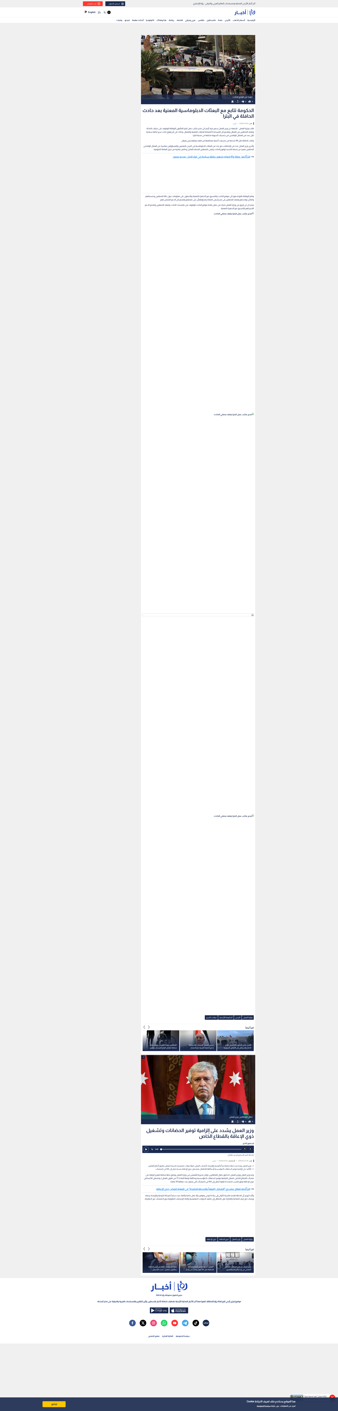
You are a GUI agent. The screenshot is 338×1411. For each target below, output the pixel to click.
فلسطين (211, 20)
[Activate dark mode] (107, 12)
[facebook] (132, 1323)
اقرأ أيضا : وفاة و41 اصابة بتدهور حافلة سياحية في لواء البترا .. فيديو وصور (211, 156)
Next (144, 1027)
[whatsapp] (164, 1323)
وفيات (119, 20)
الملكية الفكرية (167, 1336)
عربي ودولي (190, 20)
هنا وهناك (161, 20)
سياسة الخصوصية (264, 1406)
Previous (149, 1027)
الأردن (227, 20)
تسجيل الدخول (114, 4)
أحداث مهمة (138, 20)
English (91, 12)
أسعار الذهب (239, 20)
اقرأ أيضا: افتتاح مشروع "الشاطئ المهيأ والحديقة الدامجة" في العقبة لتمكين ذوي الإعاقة (203, 1189)
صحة (220, 20)
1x (152, 1149)
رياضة (171, 20)
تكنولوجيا (150, 20)
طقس (201, 20)
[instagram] (153, 1323)
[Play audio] (146, 1149)
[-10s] (244, 1149)
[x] (143, 1323)
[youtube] (174, 1323)
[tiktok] (196, 1323)
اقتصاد (180, 20)
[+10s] (250, 1149)
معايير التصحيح (153, 1336)
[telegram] (185, 1323)
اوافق (54, 1404)
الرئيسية (251, 20)
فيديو (127, 20)
